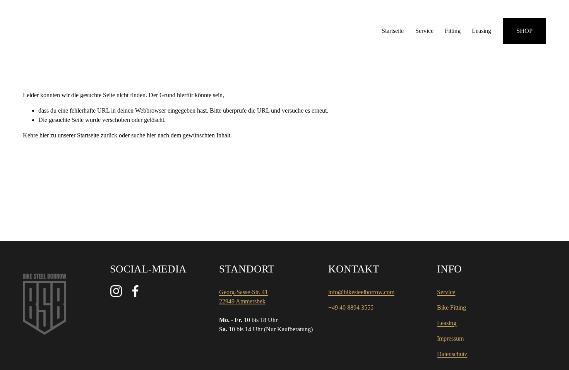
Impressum (450, 338)
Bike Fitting (451, 307)
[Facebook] (135, 291)
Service (424, 30)
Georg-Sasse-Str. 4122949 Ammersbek (243, 297)
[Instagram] (116, 291)
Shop (524, 30)
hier (44, 135)
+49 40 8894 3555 (351, 307)
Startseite (393, 30)
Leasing (481, 30)
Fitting (453, 30)
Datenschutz (452, 354)
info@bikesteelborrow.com (361, 292)
